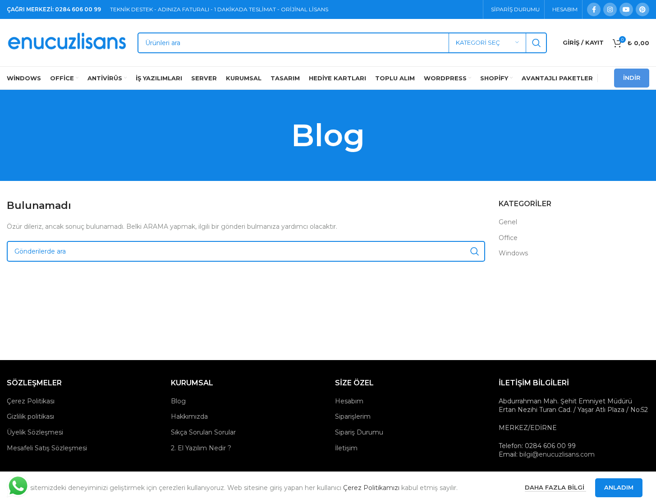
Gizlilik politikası (30, 416)
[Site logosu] (67, 42)
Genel (508, 222)
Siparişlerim (353, 416)
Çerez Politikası (31, 401)
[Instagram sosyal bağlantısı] (610, 9)
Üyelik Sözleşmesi (35, 432)
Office (508, 238)
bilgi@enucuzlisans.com (557, 454)
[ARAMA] (536, 42)
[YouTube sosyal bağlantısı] (626, 9)
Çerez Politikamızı (371, 488)
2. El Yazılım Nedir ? (201, 448)
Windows (513, 253)
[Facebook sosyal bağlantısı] (594, 9)
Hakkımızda (189, 416)
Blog (178, 401)
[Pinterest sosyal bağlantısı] (642, 9)
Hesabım (349, 401)
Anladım (618, 487)
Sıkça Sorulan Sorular (203, 432)
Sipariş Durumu (359, 432)
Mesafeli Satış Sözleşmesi (47, 448)
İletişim (346, 448)
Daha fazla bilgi (555, 487)
